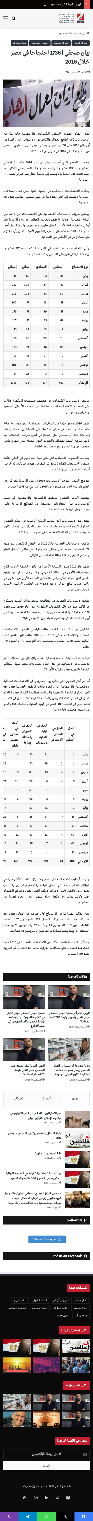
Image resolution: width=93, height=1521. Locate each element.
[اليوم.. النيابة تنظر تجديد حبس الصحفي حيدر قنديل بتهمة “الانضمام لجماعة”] (24, 1049)
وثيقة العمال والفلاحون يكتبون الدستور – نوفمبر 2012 (34, 1136)
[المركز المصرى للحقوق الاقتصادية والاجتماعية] (71, 18)
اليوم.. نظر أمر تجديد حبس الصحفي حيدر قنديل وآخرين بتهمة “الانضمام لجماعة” (69, 1017)
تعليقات (18, 1098)
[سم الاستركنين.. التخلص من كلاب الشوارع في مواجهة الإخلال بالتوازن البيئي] (77, 1119)
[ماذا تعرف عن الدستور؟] (77, 1159)
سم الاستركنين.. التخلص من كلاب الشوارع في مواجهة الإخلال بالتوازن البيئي (35, 1116)
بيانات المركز (80, 43)
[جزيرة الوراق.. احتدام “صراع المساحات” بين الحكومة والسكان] (46, 1365)
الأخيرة (47, 1098)
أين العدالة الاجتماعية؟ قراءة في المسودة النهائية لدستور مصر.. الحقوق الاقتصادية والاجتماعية (33, 1176)
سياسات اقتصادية (17, 1308)
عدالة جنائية (81, 1315)
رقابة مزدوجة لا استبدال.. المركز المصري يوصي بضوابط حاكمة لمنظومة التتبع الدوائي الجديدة (71, 1070)
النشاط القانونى (40, 1300)
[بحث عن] (13, 20)
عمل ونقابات (19, 43)
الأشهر (75, 1098)
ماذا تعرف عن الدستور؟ (48, 1153)
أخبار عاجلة (81, 1300)
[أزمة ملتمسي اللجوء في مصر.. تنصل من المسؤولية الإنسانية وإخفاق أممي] (76, 1365)
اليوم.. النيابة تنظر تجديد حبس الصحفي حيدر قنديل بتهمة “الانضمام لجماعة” (27, 1070)
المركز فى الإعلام (61, 1300)
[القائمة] (5, 20)
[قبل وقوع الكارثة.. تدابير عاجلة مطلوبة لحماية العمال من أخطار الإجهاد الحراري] (17, 1365)
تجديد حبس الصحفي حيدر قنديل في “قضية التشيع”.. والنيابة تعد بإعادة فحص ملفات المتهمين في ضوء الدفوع (26, 1019)
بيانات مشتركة (60, 1308)
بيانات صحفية (66, 33)
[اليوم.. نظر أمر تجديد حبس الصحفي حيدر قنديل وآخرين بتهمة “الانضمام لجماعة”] (69, 996)
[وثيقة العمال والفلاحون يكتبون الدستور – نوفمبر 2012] (77, 1139)
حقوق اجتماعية (40, 43)
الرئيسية (82, 33)
